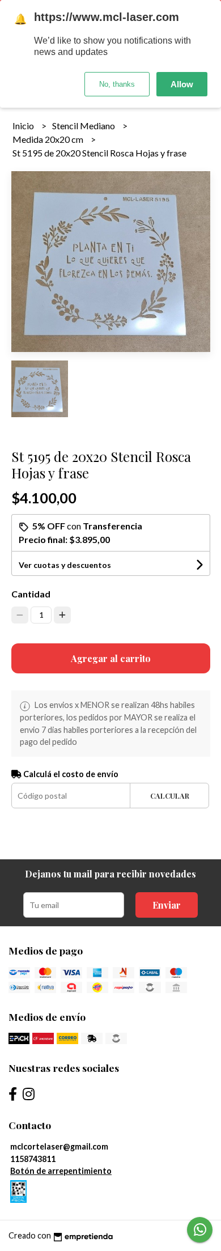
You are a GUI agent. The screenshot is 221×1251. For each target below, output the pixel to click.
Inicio (24, 125)
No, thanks (117, 84)
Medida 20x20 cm (48, 139)
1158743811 (33, 1159)
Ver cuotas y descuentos (65, 565)
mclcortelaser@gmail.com (59, 1146)
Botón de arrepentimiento (61, 1171)
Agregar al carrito (111, 658)
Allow (182, 84)
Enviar (166, 905)
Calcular (169, 795)
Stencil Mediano (84, 125)
